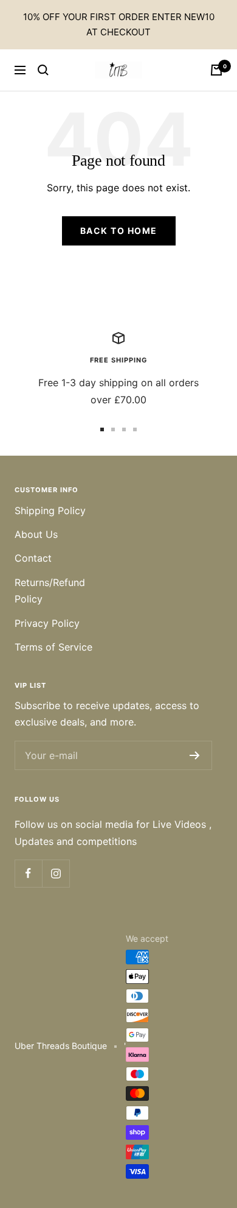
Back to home (118, 230)
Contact (33, 558)
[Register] (195, 755)
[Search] (43, 70)
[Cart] (216, 70)
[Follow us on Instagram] (55, 873)
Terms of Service (53, 647)
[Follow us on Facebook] (28, 873)
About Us (36, 534)
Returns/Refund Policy (50, 590)
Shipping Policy (50, 510)
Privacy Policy (47, 623)
